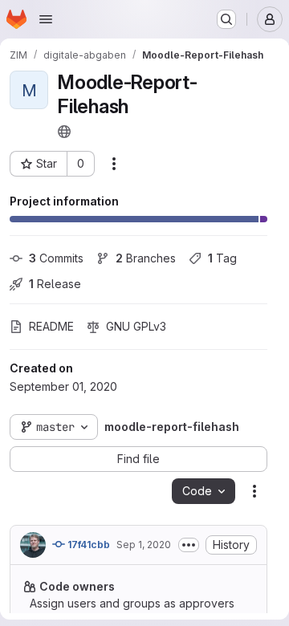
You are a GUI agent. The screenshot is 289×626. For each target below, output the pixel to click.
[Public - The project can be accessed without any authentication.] (64, 131)
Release (55, 284)
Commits (56, 258)
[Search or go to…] (226, 19)
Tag (222, 258)
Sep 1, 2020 (143, 545)
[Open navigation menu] (46, 19)
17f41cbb (87, 545)
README (51, 326)
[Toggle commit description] (188, 545)
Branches (146, 258)
